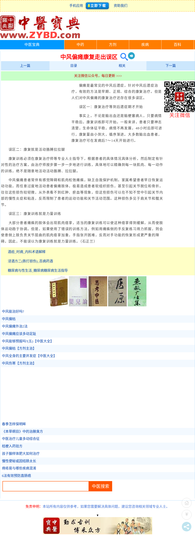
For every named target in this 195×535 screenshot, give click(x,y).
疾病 (145, 45)
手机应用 (77, 6)
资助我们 (120, 6)
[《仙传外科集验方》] (58, 305)
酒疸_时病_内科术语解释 (27, 252)
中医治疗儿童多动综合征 (21, 439)
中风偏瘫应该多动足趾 (19, 334)
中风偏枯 (9, 319)
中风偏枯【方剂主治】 (19, 348)
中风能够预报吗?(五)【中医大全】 (28, 341)
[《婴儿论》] (78, 305)
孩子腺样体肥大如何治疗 (21, 454)
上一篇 (25, 66)
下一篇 (170, 66)
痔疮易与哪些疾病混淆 (19, 468)
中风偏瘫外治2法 (15, 326)
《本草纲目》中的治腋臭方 (22, 431)
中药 (80, 45)
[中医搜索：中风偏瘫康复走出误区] (122, 57)
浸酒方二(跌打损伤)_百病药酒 (30, 261)
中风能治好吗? (13, 311)
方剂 (113, 45)
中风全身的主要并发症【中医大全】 (29, 356)
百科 (177, 45)
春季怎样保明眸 (14, 424)
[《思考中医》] (98, 305)
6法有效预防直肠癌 (16, 476)
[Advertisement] (35, 110)
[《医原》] (117, 305)
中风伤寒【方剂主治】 (19, 363)
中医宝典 (32, 45)
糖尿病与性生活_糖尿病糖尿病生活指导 (38, 270)
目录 (73, 66)
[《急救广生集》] (137, 305)
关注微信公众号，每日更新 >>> (98, 76)
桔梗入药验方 (12, 446)
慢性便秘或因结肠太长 (19, 461)
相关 (122, 66)
